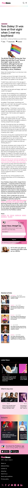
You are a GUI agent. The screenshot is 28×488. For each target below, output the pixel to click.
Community (4, 23)
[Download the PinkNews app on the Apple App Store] (5, 451)
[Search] (23, 3)
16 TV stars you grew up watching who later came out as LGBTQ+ (19, 249)
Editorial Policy (5, 466)
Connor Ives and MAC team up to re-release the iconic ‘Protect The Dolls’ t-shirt (8, 407)
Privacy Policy (18, 242)
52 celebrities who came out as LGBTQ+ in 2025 (18, 297)
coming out (3, 215)
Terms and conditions (7, 476)
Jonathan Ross (18, 215)
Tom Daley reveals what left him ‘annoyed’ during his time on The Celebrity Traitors (18, 328)
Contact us (4, 468)
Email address (7, 231)
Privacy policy (5, 479)
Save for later (11, 41)
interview (12, 215)
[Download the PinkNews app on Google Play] (14, 451)
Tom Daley (10, 216)
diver (8, 215)
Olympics (24, 215)
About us (3, 463)
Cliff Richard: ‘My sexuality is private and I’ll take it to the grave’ (17, 308)
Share (4, 41)
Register (14, 239)
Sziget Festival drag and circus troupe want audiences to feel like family (9, 436)
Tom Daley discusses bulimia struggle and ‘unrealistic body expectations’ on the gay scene (18, 338)
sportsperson (4, 216)
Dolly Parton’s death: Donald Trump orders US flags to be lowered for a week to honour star (9, 378)
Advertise (3, 471)
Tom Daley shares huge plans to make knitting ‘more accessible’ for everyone (18, 318)
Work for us (4, 473)
